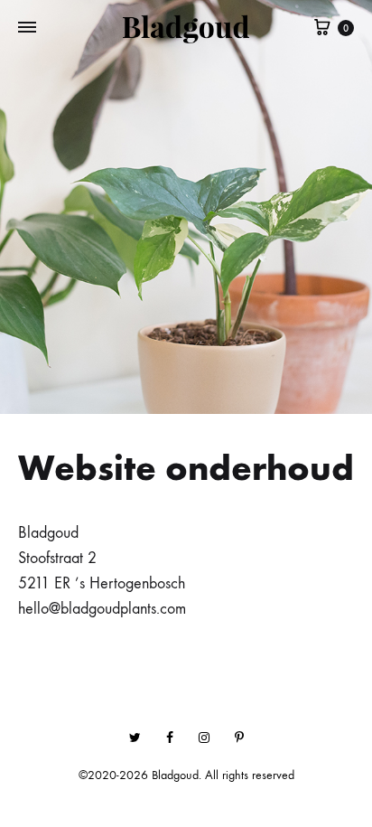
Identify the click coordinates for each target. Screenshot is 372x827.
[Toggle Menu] (27, 28)
